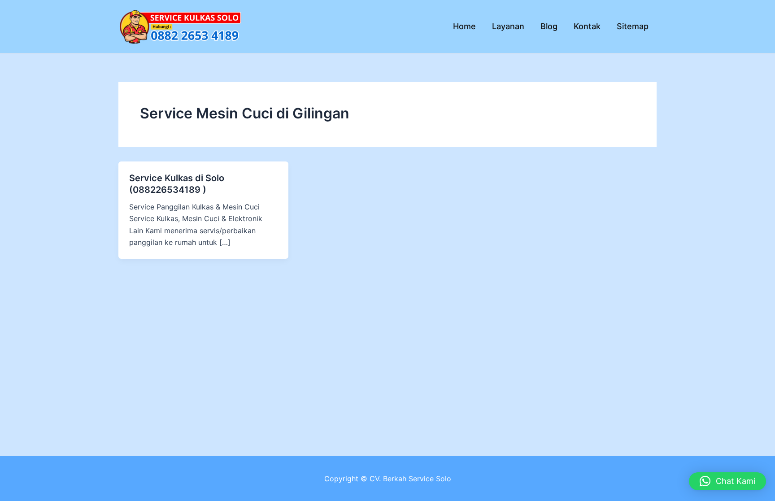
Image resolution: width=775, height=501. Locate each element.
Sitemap (633, 26)
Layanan (508, 26)
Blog (548, 26)
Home (464, 26)
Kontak (587, 26)
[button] (727, 481)
